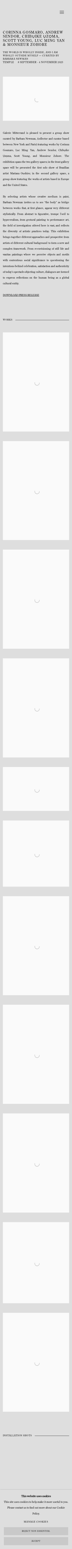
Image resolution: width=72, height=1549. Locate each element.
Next (56, 1468)
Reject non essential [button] (36, 1531)
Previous (15, 1468)
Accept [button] (36, 1541)
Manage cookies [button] (36, 1522)
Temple (8, 62)
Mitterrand (27, 12)
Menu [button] (61, 12)
